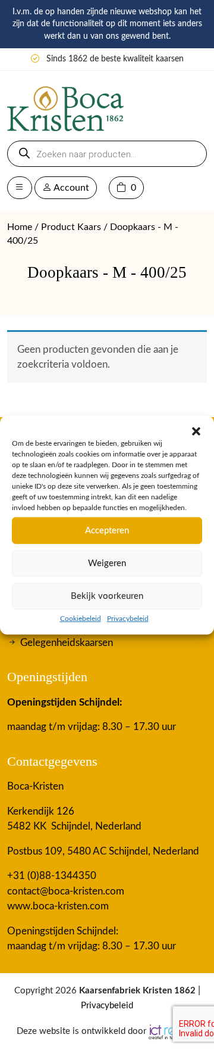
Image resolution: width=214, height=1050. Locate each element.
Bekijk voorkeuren (107, 595)
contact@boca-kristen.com (65, 891)
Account (70, 187)
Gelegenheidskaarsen (66, 643)
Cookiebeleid (80, 618)
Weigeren (107, 562)
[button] (196, 431)
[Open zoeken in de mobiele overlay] (107, 154)
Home (19, 227)
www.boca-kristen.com (58, 906)
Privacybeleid (128, 618)
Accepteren (107, 530)
